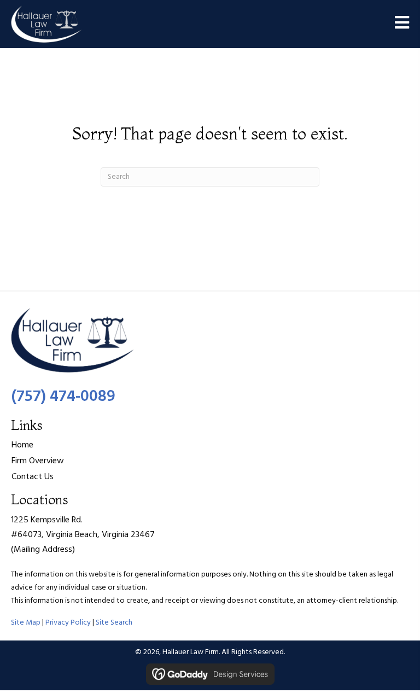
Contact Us (32, 477)
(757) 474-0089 (63, 397)
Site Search (114, 622)
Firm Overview (37, 461)
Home (22, 445)
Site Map (25, 622)
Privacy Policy (68, 622)
